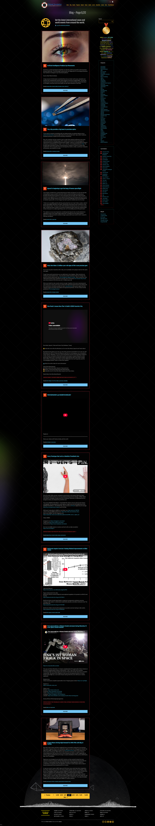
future (109, 45)
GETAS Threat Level (45, 813)
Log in (58, 25)
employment (103, 122)
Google (100, 46)
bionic (102, 93)
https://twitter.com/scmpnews (54, 692)
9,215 (81, 795)
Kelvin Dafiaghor (49, 381)
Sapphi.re (60, 821)
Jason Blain (104, 198)
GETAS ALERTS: (102, 811)
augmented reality (104, 85)
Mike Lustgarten (48, 612)
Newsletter (98, 5)
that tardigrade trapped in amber (67, 277)
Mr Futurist (103, 217)
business (102, 99)
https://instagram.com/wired (57, 521)
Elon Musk (54, 381)
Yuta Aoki (104, 180)
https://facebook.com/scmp (55, 691)
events (102, 130)
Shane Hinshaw (105, 185)
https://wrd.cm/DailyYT (48, 528)
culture (110, 43)
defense (102, 113)
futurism (112, 45)
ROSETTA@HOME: (57, 816)
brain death (101, 43)
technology (109, 56)
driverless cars (104, 115)
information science (61, 86)
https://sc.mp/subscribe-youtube (51, 665)
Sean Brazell (105, 190)
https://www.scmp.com (53, 690)
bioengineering (104, 90)
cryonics (102, 108)
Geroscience (103, 214)
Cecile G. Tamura (106, 178)
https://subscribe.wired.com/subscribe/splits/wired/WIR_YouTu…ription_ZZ (61, 514)
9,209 (57, 795)
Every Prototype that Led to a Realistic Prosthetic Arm (63, 456)
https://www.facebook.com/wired (58, 523)
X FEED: (55, 812)
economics (103, 118)
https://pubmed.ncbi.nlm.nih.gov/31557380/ (54, 604)
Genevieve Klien (48, 86)
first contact (103, 137)
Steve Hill (104, 191)
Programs (78, 5)
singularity (111, 54)
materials (57, 292)
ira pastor (103, 50)
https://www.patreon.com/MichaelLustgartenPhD (55, 589)
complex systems (104, 103)
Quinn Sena (104, 158)
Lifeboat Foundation (49, 821)
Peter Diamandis (104, 69)
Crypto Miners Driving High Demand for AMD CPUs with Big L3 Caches (65, 743)
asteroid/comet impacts (106, 83)
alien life (102, 79)
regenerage (109, 53)
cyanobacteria (69, 286)
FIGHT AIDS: (56, 814)
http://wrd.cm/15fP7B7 (73, 510)
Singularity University (105, 74)
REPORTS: (70, 814)
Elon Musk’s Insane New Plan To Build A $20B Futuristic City (65, 306)
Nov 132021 (45, 66)
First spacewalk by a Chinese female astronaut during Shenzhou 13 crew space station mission (67, 627)
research (107, 54)
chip (83, 143)
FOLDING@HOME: (87, 814)
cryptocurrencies (61, 781)
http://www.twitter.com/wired (56, 522)
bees (102, 88)
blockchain (111, 42)
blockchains (103, 98)
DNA (102, 70)
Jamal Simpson (48, 781)
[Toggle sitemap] (110, 2)
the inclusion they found (80, 278)
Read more (65, 91)
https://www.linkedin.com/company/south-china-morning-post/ (63, 695)
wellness (109, 57)
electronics (103, 120)
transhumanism (63, 535)
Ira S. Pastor (105, 201)
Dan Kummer (105, 172)
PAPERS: (70, 816)
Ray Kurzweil (103, 71)
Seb (103, 195)
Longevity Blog (104, 215)
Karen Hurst (104, 167)
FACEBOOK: (55, 811)
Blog (71, 5)
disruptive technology (105, 114)
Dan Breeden (48, 442)
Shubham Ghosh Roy (106, 156)
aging (101, 37)
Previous (48, 795)
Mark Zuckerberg (104, 76)
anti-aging (110, 37)
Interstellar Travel (110, 48)
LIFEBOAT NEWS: (71, 811)
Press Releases (111, 5)
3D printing (103, 66)
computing (54, 151)
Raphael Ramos (48, 535)
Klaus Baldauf (105, 177)
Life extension (108, 50)
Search (112, 21)
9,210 (61, 795)
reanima (104, 53)
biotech (109, 40)
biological (53, 292)
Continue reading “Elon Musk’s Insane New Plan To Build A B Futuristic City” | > (60, 377)
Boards (73, 5)
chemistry (103, 100)
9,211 (65, 795)
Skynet (102, 75)
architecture (103, 81)
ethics (102, 129)
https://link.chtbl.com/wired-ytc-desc (70, 511)
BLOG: (70, 812)
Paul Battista (105, 163)
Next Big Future (104, 218)
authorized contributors (65, 25)
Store (106, 5)
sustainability (65, 381)
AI (103, 37)
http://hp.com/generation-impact (51, 507)
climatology (103, 101)
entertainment (104, 127)
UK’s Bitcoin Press (69, 750)
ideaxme (101, 48)
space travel (54, 219)
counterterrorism (104, 107)
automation (103, 86)
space (102, 56)
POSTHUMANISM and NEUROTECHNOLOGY (59, 395)
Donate (89, 5)
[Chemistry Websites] (106, 29)
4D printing (103, 67)
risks (109, 54)
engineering (103, 125)
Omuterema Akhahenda (104, 175)
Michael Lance (105, 196)
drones (102, 117)
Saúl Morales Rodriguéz (105, 154)
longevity (106, 51)
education (103, 119)
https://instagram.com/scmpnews (57, 694)
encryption (103, 123)
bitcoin (53, 781)
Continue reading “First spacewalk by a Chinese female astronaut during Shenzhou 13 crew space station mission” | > (64, 703)
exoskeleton (103, 134)
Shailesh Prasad (105, 161)
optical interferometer (48, 135)
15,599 (86, 795)
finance (102, 135)
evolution (103, 132)
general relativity (104, 142)
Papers (86, 5)
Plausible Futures (104, 220)
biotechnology (103, 42)
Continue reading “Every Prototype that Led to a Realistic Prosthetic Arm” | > (59, 532)
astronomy (103, 84)
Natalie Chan (105, 188)
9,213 (73, 795)
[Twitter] (106, 822)
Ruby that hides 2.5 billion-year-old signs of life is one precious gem (67, 265)
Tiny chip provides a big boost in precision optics (61, 129)
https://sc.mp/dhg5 (82, 680)
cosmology (103, 105)
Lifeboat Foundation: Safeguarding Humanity (51, 5)
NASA (109, 51)
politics (102, 53)
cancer (104, 43)
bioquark (104, 40)
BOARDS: (101, 812)
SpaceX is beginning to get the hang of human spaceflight (64, 188)
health (59, 612)
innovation (58, 151)
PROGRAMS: (102, 814)
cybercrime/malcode (105, 110)
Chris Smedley (105, 203)
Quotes (102, 5)
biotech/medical (55, 86)
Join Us (93, 5)
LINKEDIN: (86, 811)
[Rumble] (113, 822)
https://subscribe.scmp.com (50, 685)
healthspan (108, 46)
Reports (82, 5)
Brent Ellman (105, 193)
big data (102, 89)
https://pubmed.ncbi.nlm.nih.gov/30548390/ (54, 609)
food (102, 138)
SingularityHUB (104, 221)
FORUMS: (86, 816)
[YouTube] (110, 822)
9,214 (77, 795)
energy (102, 124)
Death (112, 43)
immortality (105, 48)
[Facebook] (103, 822)
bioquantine (109, 38)
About (68, 5)
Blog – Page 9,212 (77, 12)
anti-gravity (103, 80)
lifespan (101, 51)
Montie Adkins (105, 200)
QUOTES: (101, 816)
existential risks (102, 45)
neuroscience (53, 442)
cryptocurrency (107, 43)
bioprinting (103, 94)
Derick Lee (104, 181)
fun (101, 139)
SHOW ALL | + (102, 205)
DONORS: (86, 812)
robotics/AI (66, 86)
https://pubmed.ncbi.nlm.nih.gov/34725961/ (54, 597)
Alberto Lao (48, 707)
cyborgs (59, 535)
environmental (104, 128)
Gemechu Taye (105, 164)
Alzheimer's (106, 37)
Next (65, 797)
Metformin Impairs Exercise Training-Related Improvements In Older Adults (67, 549)
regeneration (103, 54)
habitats (57, 381)
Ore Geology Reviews (54, 289)
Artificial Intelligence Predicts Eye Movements (61, 65)
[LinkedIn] (108, 822)
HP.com (73, 505)
